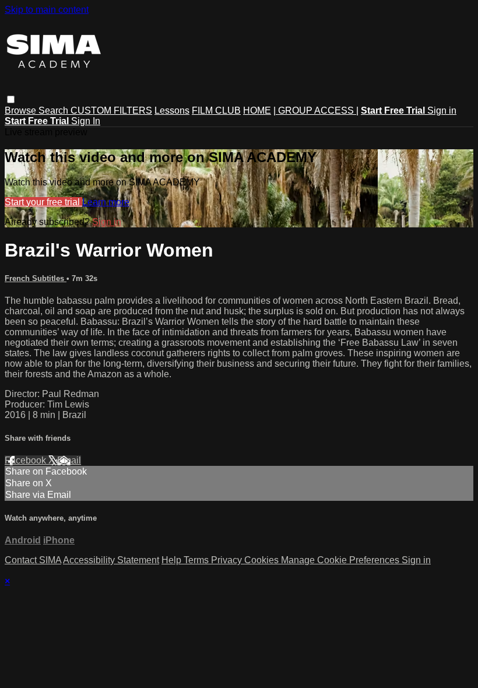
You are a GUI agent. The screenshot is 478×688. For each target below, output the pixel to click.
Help (172, 560)
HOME (257, 110)
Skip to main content (47, 10)
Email (69, 460)
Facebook (26, 460)
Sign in (441, 110)
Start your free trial (43, 202)
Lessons (171, 110)
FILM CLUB (216, 110)
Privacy (227, 560)
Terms (197, 560)
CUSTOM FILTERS (111, 110)
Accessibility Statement (111, 560)
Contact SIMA (33, 560)
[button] (11, 99)
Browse (21, 110)
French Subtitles (35, 278)
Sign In (85, 121)
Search (54, 110)
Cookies (262, 560)
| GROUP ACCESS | (315, 110)
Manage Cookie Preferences (341, 560)
